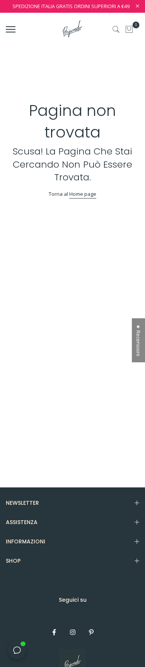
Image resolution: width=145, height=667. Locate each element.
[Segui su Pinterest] (91, 632)
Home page (82, 193)
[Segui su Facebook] (54, 632)
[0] (129, 29)
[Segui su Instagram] (73, 632)
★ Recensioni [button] (138, 340)
